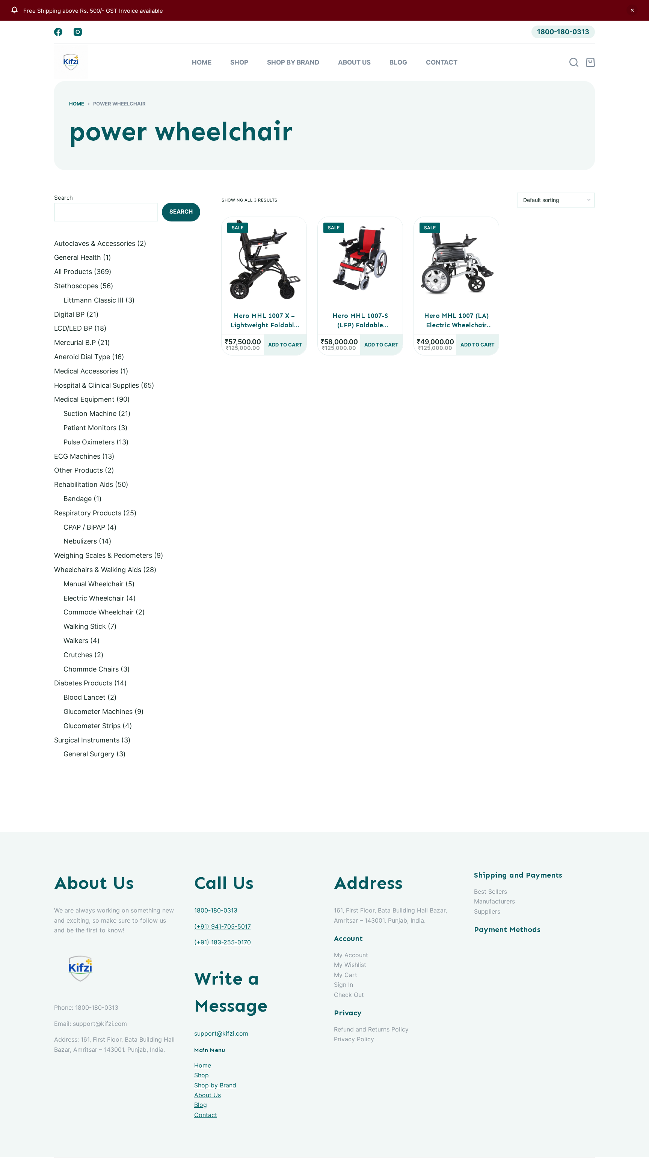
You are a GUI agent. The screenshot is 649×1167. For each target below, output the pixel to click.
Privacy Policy (354, 1039)
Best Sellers (490, 891)
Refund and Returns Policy (371, 1029)
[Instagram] (78, 32)
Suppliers (487, 911)
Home (201, 62)
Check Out (349, 994)
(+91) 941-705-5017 (222, 926)
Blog (398, 62)
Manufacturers (494, 901)
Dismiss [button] (632, 10)
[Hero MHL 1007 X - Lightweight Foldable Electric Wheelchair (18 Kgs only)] (264, 259)
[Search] (573, 62)
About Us (354, 62)
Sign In (343, 984)
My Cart (345, 975)
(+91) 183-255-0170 (222, 942)
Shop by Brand (293, 62)
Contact (441, 62)
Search (63, 197)
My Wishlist (350, 964)
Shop (239, 62)
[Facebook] (58, 32)
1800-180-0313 (563, 32)
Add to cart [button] (285, 345)
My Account (351, 955)
